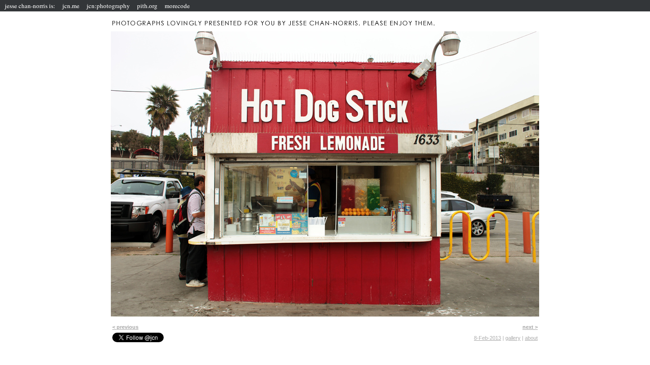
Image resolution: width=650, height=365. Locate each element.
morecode (177, 5)
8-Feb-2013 (487, 338)
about (531, 338)
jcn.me (70, 5)
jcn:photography (108, 5)
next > (530, 327)
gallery (513, 338)
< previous (125, 327)
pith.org (147, 5)
